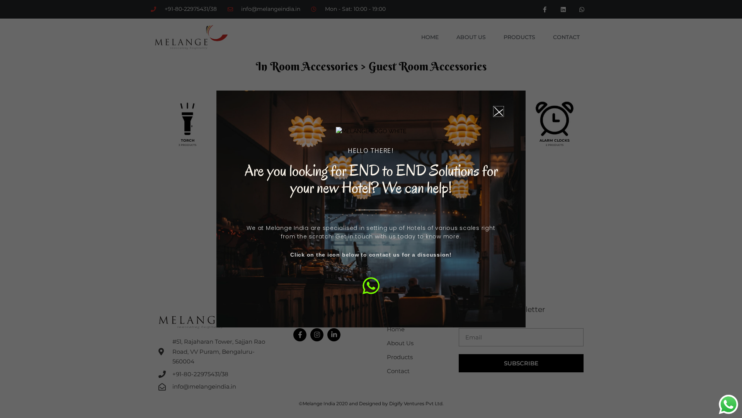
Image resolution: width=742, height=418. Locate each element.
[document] (371, 209)
